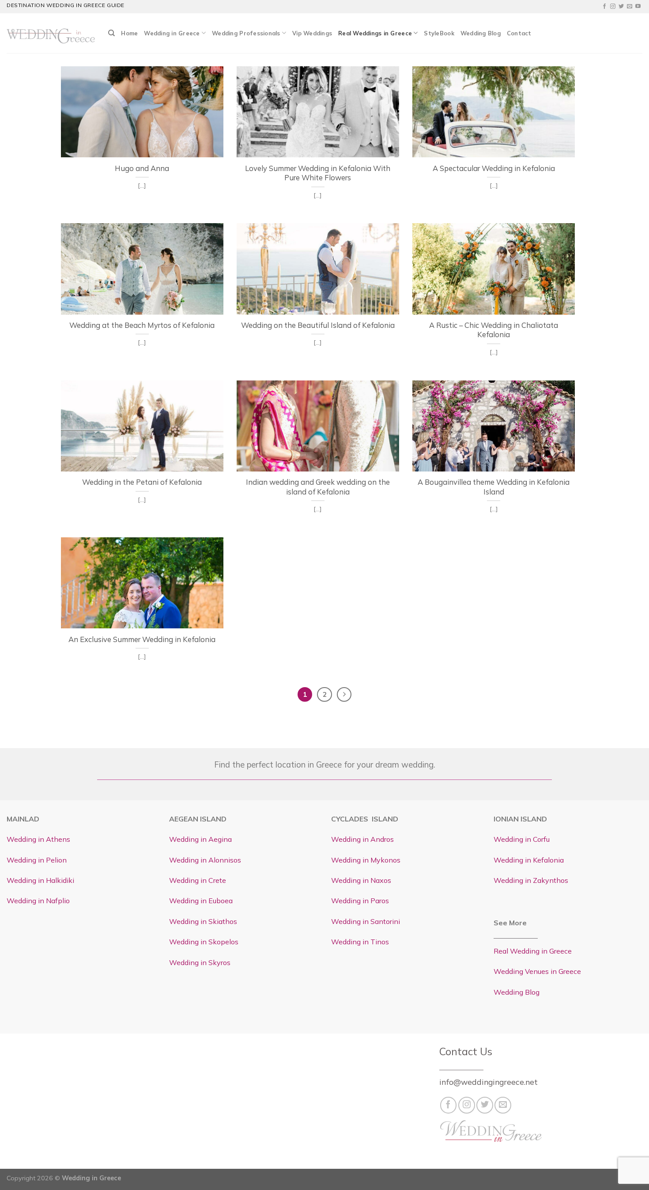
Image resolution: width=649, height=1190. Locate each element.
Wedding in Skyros (199, 962)
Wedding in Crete (197, 880)
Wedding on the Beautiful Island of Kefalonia (318, 325)
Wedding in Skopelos (203, 941)
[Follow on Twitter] (621, 7)
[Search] (111, 33)
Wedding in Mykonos (365, 859)
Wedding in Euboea (201, 900)
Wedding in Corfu (522, 839)
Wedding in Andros (362, 839)
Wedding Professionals (246, 33)
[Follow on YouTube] (638, 7)
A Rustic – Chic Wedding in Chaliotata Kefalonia (493, 329)
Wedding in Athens (38, 839)
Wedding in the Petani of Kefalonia (142, 482)
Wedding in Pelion (37, 859)
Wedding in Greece (172, 33)
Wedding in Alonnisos (205, 859)
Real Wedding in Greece (533, 951)
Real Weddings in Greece (375, 33)
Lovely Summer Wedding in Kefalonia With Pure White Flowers (317, 172)
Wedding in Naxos (361, 880)
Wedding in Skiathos (203, 921)
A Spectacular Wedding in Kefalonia (494, 168)
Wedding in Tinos (360, 941)
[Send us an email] (629, 7)
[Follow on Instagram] (612, 7)
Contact (519, 33)
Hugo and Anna (142, 168)
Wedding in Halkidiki (40, 880)
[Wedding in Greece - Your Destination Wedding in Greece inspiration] (51, 33)
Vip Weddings (312, 33)
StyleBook (439, 33)
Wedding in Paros (360, 900)
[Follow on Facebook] (604, 7)
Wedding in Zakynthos (531, 880)
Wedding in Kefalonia (529, 859)
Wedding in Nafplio (38, 900)
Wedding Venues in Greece (537, 971)
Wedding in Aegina (200, 839)
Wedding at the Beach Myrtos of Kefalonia (142, 325)
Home (129, 33)
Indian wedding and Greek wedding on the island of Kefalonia (318, 486)
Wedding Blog (480, 33)
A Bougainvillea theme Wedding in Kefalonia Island (494, 486)
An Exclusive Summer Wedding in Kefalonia (141, 639)
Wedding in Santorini (365, 921)
